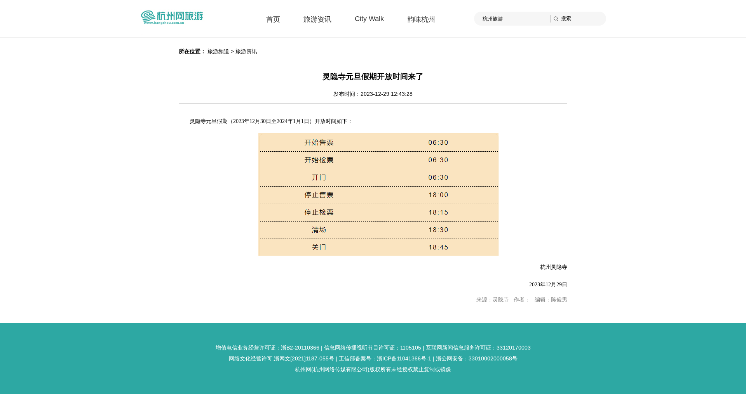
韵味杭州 (421, 19)
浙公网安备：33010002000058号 (477, 358)
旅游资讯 (317, 19)
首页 (273, 19)
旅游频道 (218, 51)
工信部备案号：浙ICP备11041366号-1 (385, 358)
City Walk (369, 19)
